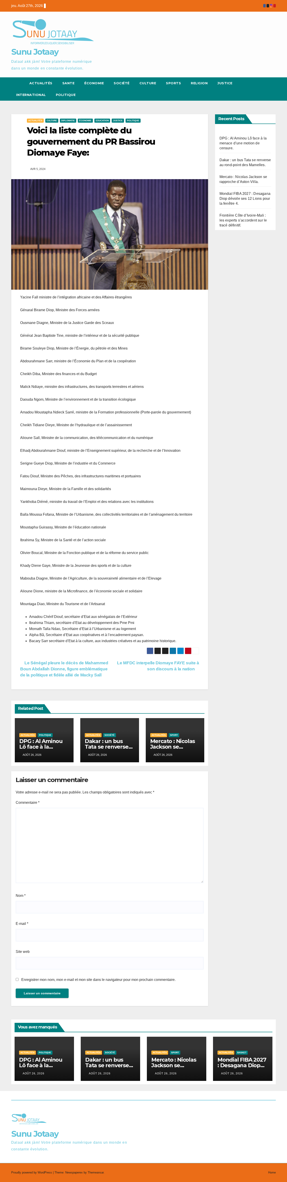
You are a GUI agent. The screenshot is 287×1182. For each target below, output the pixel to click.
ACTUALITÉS (40, 83)
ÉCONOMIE (94, 83)
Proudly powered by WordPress (32, 1172)
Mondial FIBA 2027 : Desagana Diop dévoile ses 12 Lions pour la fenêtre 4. (245, 198)
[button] (264, 89)
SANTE (68, 83)
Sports (173, 83)
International (31, 95)
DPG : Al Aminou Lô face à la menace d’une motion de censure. (243, 143)
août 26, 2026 (33, 1073)
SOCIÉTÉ (122, 83)
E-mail (22, 924)
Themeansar (96, 1172)
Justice (225, 83)
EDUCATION (102, 120)
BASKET (241, 1052)
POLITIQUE (66, 95)
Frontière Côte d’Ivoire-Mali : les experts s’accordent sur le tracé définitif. (243, 220)
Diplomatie (68, 120)
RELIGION (199, 83)
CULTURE (147, 83)
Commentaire (27, 802)
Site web (23, 952)
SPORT (174, 735)
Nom (21, 895)
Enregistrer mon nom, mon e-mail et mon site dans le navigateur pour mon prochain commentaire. (98, 980)
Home (272, 1172)
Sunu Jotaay (35, 52)
